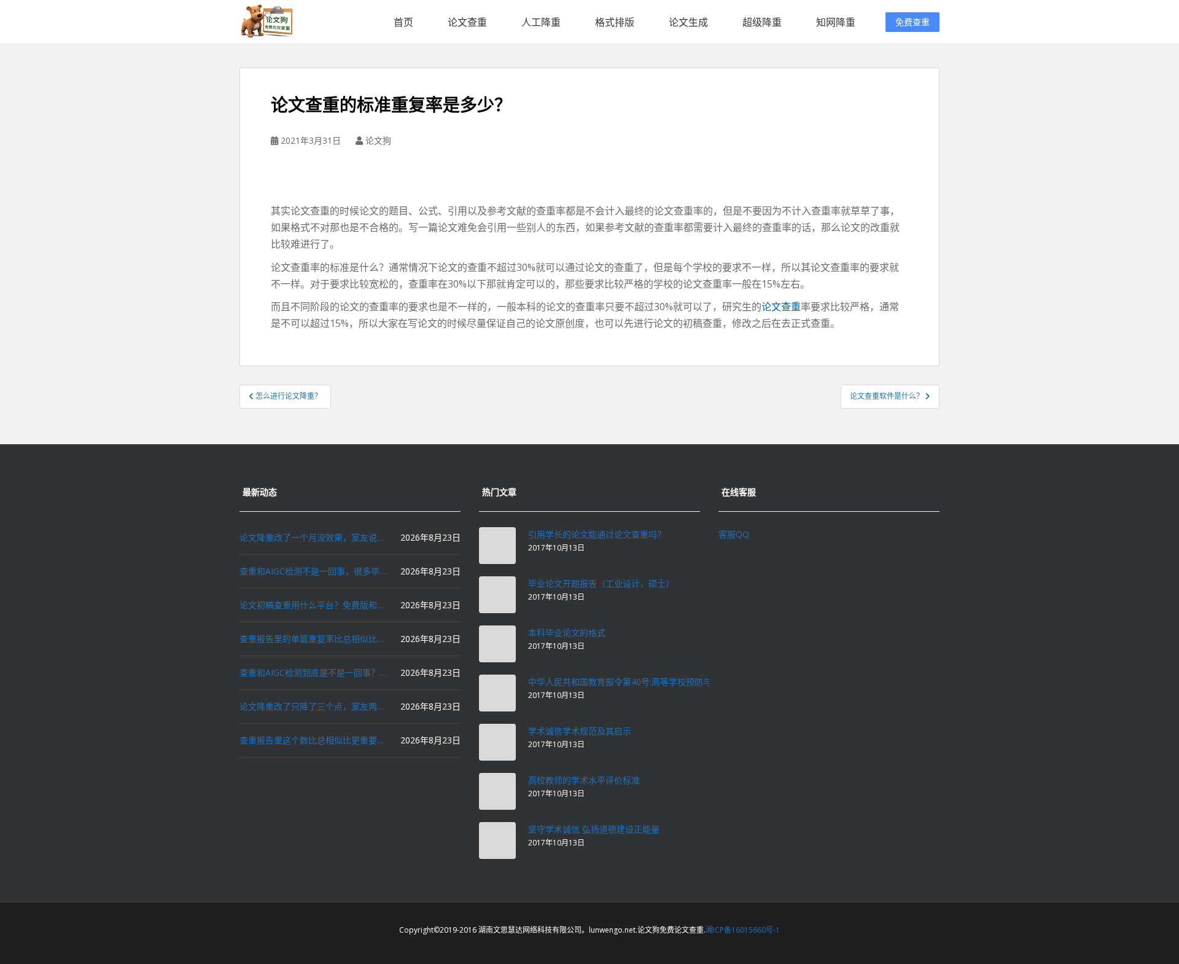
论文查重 (467, 22)
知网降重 (835, 22)
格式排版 (614, 22)
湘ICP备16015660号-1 (743, 930)
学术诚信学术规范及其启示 (579, 731)
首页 (403, 22)
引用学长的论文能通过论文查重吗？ (597, 534)
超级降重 (762, 22)
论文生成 (688, 22)
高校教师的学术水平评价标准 (584, 780)
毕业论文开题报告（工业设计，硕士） (601, 583)
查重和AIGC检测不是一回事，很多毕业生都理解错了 (313, 571)
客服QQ (733, 534)
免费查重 (912, 22)
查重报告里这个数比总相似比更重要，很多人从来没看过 (313, 740)
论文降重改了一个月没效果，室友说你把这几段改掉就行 (313, 537)
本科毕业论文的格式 (566, 632)
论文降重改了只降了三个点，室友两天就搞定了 (313, 706)
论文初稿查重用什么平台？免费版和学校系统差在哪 (313, 605)
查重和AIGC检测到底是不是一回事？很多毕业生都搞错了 (313, 672)
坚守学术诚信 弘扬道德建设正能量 (594, 829)
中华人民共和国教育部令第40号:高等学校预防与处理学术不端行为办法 (663, 682)
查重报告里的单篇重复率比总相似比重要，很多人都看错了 (313, 639)
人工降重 (541, 22)
